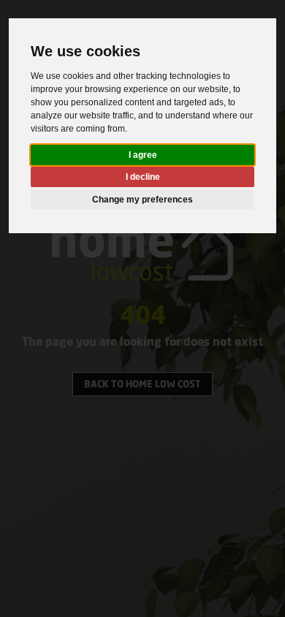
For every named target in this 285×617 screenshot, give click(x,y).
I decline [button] (143, 177)
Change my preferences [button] (142, 199)
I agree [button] (143, 155)
